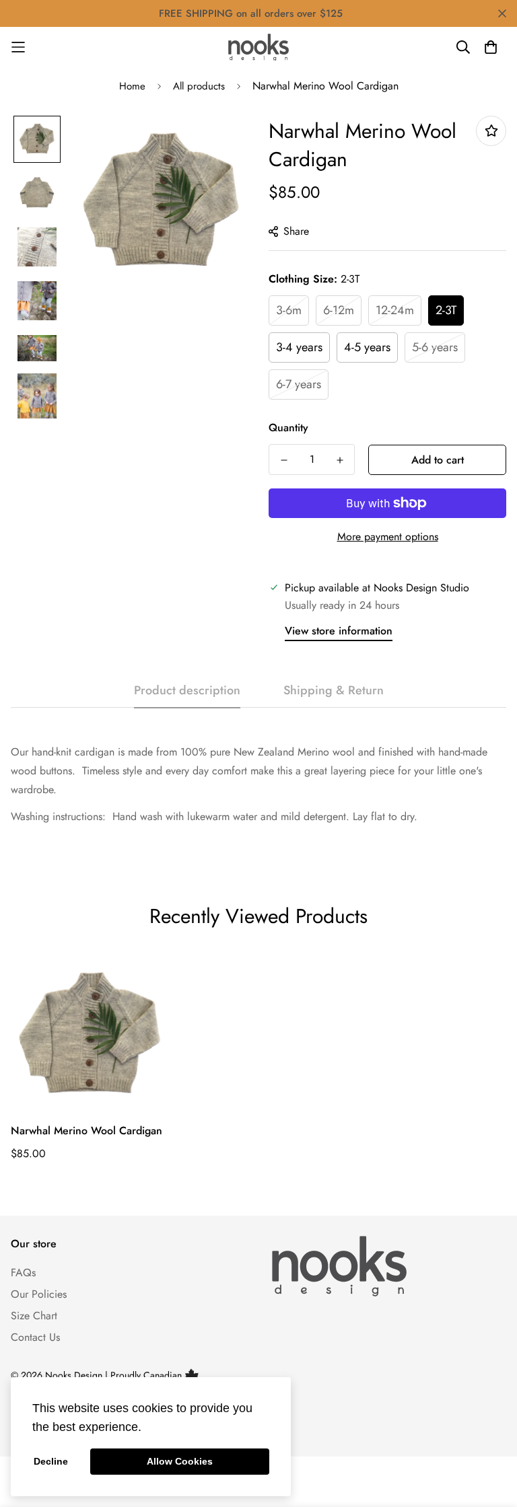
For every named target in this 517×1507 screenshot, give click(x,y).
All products (199, 86)
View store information (338, 630)
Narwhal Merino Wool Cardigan (86, 1130)
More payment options (387, 536)
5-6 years (435, 347)
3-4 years (299, 347)
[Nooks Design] (258, 47)
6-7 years (298, 384)
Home (132, 86)
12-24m (395, 310)
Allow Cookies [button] (180, 1461)
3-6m (289, 310)
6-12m (338, 310)
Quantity (288, 427)
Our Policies (39, 1294)
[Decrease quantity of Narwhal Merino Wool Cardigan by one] (283, 460)
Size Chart (34, 1315)
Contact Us (35, 1337)
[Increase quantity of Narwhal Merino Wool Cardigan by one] (339, 460)
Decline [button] (51, 1461)
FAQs (23, 1272)
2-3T (446, 310)
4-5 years (367, 347)
